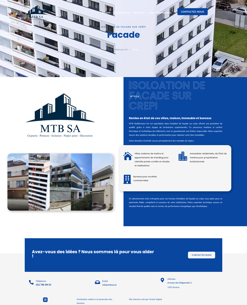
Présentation (122, 12)
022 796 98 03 (43, 284)
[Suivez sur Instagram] (45, 299)
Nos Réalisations (160, 12)
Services (138, 12)
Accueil (106, 12)
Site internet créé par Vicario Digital (145, 299)
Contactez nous (192, 11)
